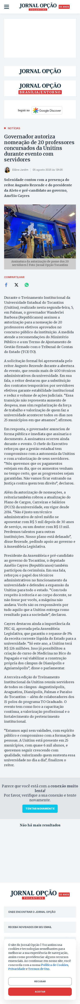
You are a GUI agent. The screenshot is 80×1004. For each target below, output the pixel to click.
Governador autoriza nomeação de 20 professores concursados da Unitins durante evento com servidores (39, 148)
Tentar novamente (40, 808)
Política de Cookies (54, 965)
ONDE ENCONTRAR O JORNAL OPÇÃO (32, 911)
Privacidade (16, 969)
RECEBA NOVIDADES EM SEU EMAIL (30, 927)
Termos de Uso (38, 969)
